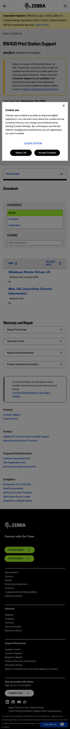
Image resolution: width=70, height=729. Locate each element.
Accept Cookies (47, 153)
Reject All (21, 153)
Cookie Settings (33, 143)
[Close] (63, 105)
